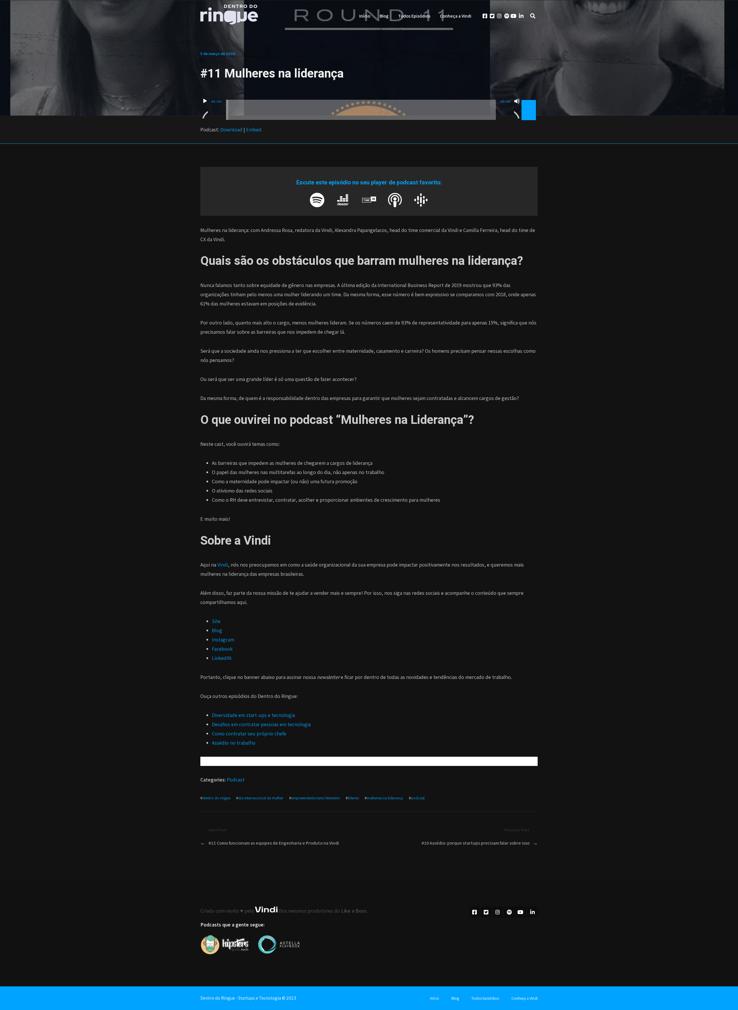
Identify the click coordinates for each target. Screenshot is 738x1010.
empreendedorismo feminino (315, 798)
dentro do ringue (216, 798)
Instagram (223, 639)
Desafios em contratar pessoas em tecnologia (261, 724)
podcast (418, 798)
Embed (253, 129)
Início (364, 16)
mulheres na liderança (385, 798)
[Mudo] (517, 108)
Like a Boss (353, 910)
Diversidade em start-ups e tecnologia (253, 715)
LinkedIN (221, 658)
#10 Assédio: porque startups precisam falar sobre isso (475, 843)
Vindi (222, 564)
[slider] (530, 100)
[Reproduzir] (205, 108)
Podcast (235, 779)
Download (231, 129)
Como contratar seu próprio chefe (249, 733)
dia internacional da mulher (260, 798)
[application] (369, 105)
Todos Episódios (414, 16)
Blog (384, 16)
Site (216, 621)
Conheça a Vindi (455, 16)
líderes (353, 798)
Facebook (222, 648)
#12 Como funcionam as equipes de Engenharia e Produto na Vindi (273, 843)
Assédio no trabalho (233, 742)
